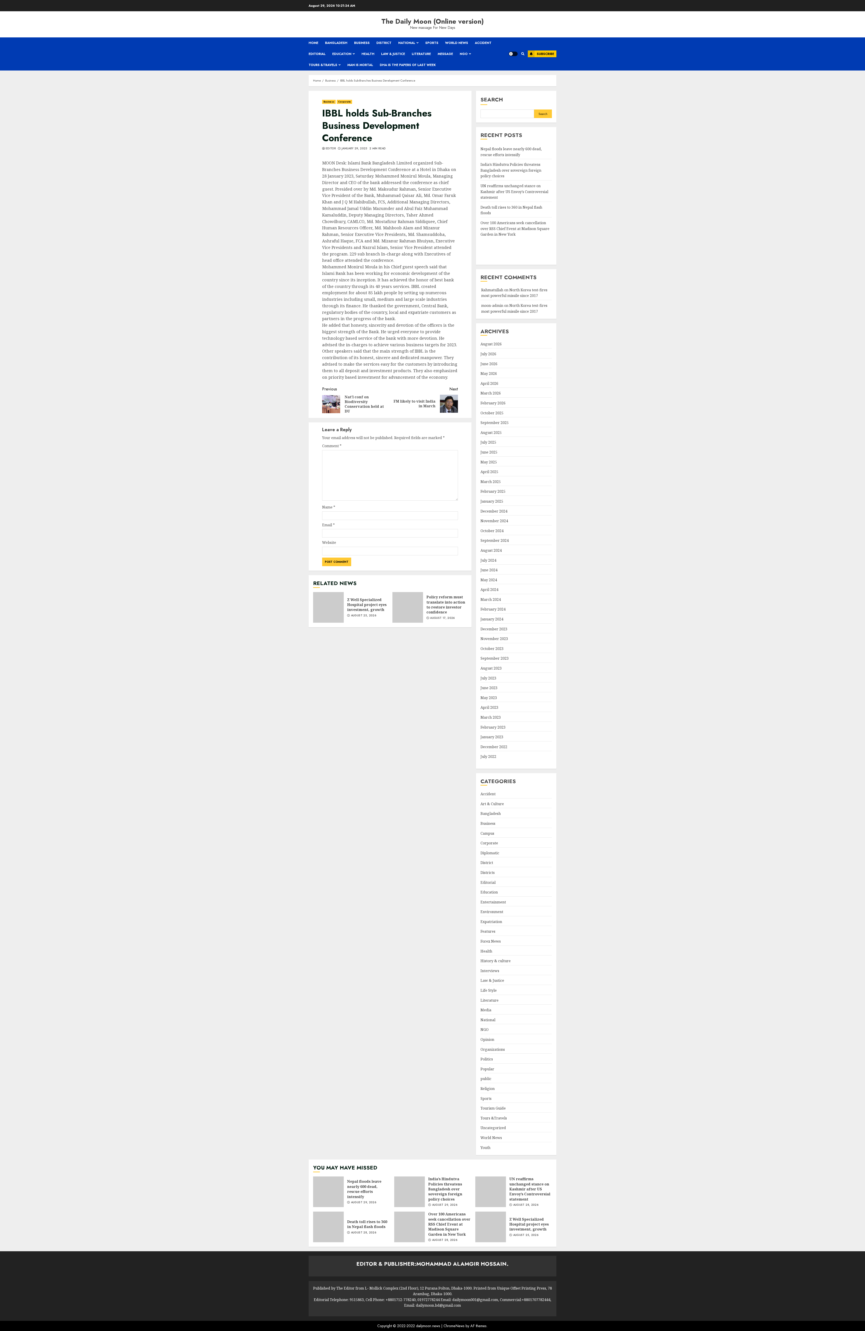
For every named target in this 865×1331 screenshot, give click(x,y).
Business (362, 43)
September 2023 (494, 658)
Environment (491, 911)
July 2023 (488, 678)
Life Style (488, 990)
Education (341, 54)
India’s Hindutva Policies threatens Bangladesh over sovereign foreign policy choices (510, 170)
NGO (464, 54)
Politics (486, 1059)
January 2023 (491, 736)
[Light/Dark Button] (513, 54)
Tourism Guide (493, 1108)
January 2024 (491, 619)
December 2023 (493, 629)
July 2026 (488, 353)
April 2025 (489, 471)
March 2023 (490, 717)
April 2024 (489, 589)
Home (313, 43)
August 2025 (491, 432)
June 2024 (488, 569)
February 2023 (492, 727)
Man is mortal (360, 65)
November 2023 (494, 638)
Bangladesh (336, 43)
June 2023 (488, 687)
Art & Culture (492, 803)
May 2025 (488, 462)
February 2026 (492, 403)
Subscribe (545, 54)
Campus (487, 833)
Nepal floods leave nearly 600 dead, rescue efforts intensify (328, 1191)
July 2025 (488, 442)
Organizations (492, 1049)
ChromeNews (454, 1326)
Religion (487, 1088)
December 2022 (493, 746)
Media (485, 1009)
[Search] (523, 54)
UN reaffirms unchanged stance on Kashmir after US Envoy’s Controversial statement (514, 191)
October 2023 (491, 648)
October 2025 (491, 412)
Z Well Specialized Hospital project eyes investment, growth (328, 607)
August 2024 (491, 550)
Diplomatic (489, 852)
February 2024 (492, 609)
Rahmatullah (492, 289)
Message (445, 54)
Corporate (344, 101)
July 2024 (488, 560)
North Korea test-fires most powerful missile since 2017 (514, 292)
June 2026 (488, 363)
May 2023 (488, 697)
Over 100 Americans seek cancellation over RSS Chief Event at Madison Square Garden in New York (514, 228)
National (406, 43)
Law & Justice (393, 54)
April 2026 (489, 383)
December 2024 (493, 511)
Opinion (487, 1039)
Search (491, 99)
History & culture (495, 960)
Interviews (489, 970)
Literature (421, 54)
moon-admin (492, 305)
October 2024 (491, 530)
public (485, 1078)
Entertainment (493, 902)
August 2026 (491, 344)
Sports (431, 43)
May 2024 (488, 579)
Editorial (317, 54)
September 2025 (494, 422)
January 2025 (491, 501)
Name (328, 507)
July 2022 (488, 756)
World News (456, 43)
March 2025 (490, 481)
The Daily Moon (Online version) (432, 21)
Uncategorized (493, 1127)
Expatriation (491, 921)
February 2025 (492, 491)
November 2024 (494, 520)
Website (329, 542)
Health (368, 54)
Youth (485, 1147)
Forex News (490, 941)
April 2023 (489, 707)
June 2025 (488, 452)
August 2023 (491, 668)
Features (487, 931)
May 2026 (488, 373)
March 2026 (490, 393)
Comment (331, 445)
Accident (483, 43)
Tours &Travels (323, 65)
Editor (331, 148)
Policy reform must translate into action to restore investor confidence (407, 607)
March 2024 (490, 599)
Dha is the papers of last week (408, 65)
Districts (487, 872)
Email (328, 524)
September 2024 (494, 540)
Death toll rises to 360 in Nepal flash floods (328, 1227)
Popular (487, 1069)
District (384, 43)
